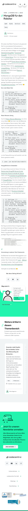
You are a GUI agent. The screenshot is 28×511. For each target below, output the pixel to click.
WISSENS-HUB (13, 12)
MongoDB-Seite (7, 180)
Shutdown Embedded (17, 191)
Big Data (11, 23)
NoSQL (23, 23)
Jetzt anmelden (9, 446)
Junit (19, 260)
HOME (5, 12)
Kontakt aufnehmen (17, 298)
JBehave (24, 260)
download (3, 70)
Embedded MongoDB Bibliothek (17, 175)
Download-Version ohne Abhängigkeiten (12, 264)
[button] (14, 472)
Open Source (17, 23)
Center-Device (9, 57)
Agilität (6, 23)
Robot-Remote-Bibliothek (13, 119)
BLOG (21, 12)
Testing (6, 27)
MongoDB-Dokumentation (8, 84)
